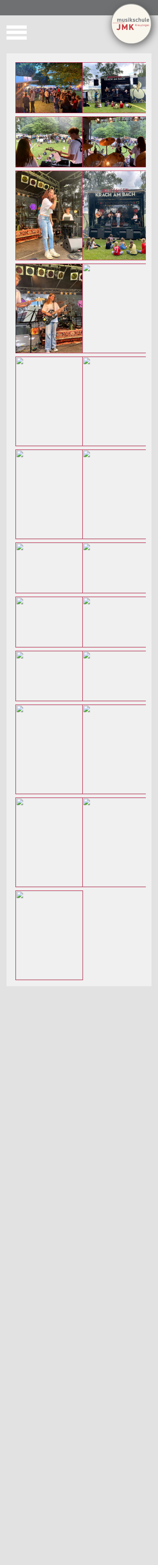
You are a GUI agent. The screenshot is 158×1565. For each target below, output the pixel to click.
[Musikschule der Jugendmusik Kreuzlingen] (131, 41)
